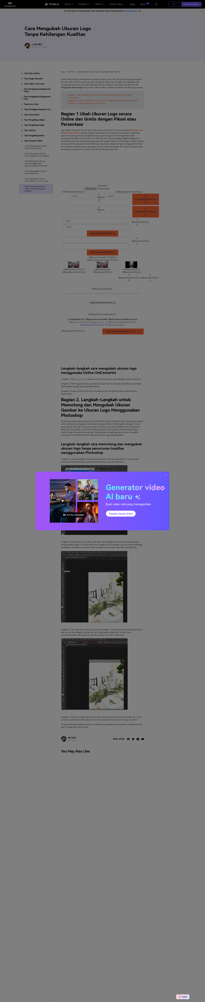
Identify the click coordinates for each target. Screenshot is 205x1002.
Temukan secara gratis (121, 513)
